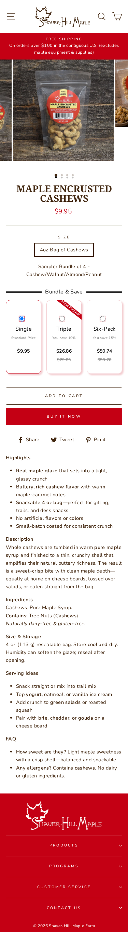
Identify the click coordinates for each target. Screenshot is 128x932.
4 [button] (73, 176)
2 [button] (62, 176)
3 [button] (68, 176)
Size (64, 237)
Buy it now (64, 416)
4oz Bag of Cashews (64, 249)
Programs (64, 866)
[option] (64, 46)
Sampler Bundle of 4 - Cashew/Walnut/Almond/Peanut (64, 270)
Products (64, 845)
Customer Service (64, 887)
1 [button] (56, 175)
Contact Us (64, 907)
